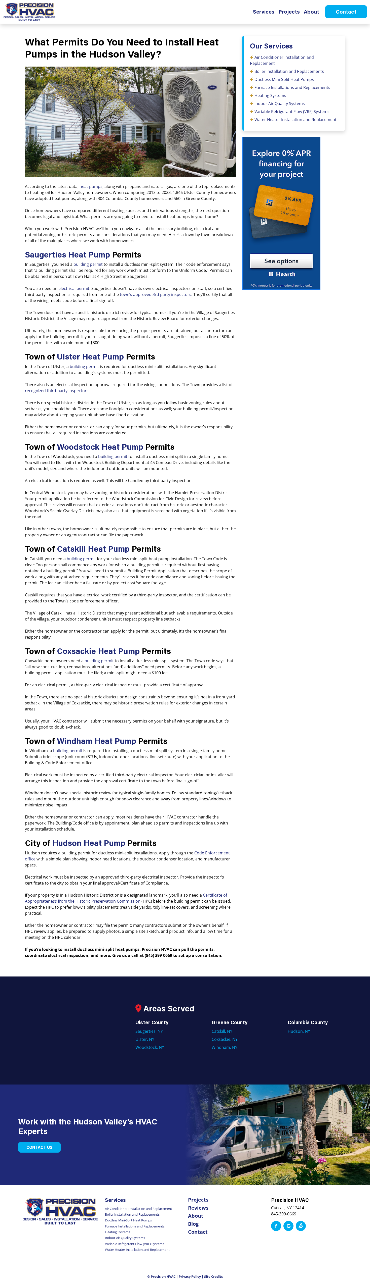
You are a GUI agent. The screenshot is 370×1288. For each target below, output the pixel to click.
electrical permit (73, 288)
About (311, 11)
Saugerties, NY (149, 1031)
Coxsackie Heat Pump (98, 651)
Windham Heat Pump (96, 741)
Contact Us (39, 1147)
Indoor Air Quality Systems (279, 103)
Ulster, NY (144, 1039)
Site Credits (213, 1276)
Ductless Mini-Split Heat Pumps (284, 79)
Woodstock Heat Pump (100, 446)
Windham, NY (224, 1047)
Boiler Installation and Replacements (289, 71)
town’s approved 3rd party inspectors (155, 294)
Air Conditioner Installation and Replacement (138, 1209)
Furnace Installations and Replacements (292, 87)
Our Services (271, 45)
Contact (346, 11)
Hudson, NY (299, 1031)
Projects (289, 11)
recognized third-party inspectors (57, 390)
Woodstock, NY (149, 1047)
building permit (88, 264)
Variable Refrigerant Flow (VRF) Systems (291, 111)
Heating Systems (270, 95)
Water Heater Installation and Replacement (295, 119)
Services (263, 11)
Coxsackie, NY (225, 1039)
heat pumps (91, 186)
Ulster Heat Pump (90, 356)
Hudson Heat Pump (88, 843)
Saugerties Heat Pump (67, 254)
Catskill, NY (222, 1031)
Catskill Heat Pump (93, 548)
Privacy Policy (190, 1276)
